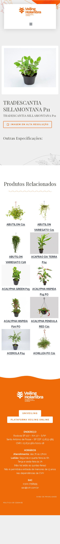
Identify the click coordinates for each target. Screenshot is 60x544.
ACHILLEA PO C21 (44, 353)
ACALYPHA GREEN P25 (16, 288)
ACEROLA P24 (16, 353)
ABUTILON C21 (16, 224)
